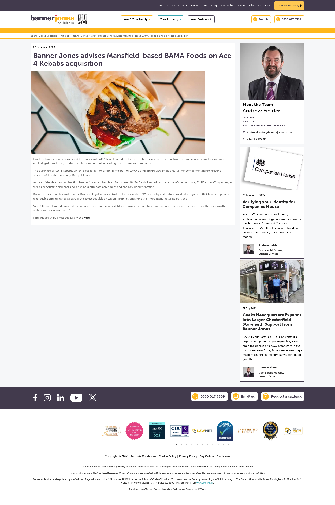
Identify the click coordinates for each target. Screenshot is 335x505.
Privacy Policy (188, 456)
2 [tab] (181, 444)
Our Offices (179, 5)
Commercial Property (271, 250)
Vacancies (263, 5)
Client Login (246, 5)
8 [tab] (213, 444)
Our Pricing (209, 5)
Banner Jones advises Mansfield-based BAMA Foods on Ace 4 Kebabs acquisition (143, 35)
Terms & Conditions (143, 456)
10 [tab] (223, 444)
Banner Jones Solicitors (44, 35)
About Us (163, 5)
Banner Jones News (83, 35)
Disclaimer (223, 456)
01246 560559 (256, 138)
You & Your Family (135, 19)
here (87, 217)
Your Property (169, 19)
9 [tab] (218, 444)
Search (263, 19)
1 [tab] (176, 444)
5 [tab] (197, 444)
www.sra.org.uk (204, 482)
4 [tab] (192, 444)
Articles (65, 35)
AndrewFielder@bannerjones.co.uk (269, 132)
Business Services (268, 253)
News (194, 5)
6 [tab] (202, 444)
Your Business (200, 19)
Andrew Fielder (268, 245)
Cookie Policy (168, 456)
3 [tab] (186, 444)
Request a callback (286, 396)
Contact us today (288, 5)
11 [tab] (228, 444)
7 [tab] (207, 444)
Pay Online (227, 5)
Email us (248, 396)
